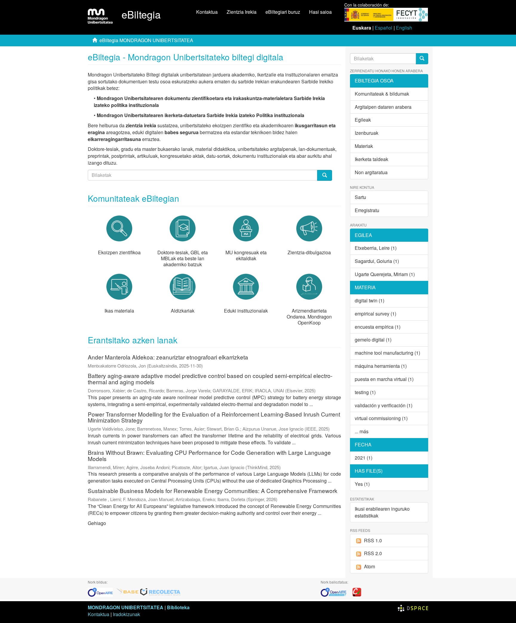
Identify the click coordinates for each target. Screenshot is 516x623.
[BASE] (127, 591)
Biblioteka (178, 607)
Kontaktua (207, 11)
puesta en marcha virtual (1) (384, 379)
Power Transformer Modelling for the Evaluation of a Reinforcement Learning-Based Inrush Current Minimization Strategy (214, 417)
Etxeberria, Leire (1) (376, 247)
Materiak (364, 146)
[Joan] (422, 58)
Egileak (363, 119)
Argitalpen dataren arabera (383, 106)
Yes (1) (362, 483)
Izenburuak (366, 132)
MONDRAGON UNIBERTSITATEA (125, 607)
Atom (369, 566)
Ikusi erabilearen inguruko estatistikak (382, 512)
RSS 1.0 (373, 540)
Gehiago (97, 523)
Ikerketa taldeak (371, 159)
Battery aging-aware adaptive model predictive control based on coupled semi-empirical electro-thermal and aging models (210, 378)
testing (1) (365, 392)
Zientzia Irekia (242, 11)
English (404, 27)
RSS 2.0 (373, 553)
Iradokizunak (126, 614)
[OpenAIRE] (102, 591)
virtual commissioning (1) (381, 418)
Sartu (360, 197)
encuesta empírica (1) (377, 326)
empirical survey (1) (375, 313)
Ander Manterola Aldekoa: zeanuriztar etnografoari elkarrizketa (168, 357)
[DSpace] (413, 607)
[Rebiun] (356, 591)
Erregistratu (367, 210)
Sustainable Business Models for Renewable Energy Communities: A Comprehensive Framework (212, 490)
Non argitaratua (371, 172)
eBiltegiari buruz (282, 11)
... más (361, 431)
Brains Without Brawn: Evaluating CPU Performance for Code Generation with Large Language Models (209, 455)
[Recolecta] (160, 591)
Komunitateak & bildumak (382, 93)
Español (383, 27)
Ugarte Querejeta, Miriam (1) (385, 274)
